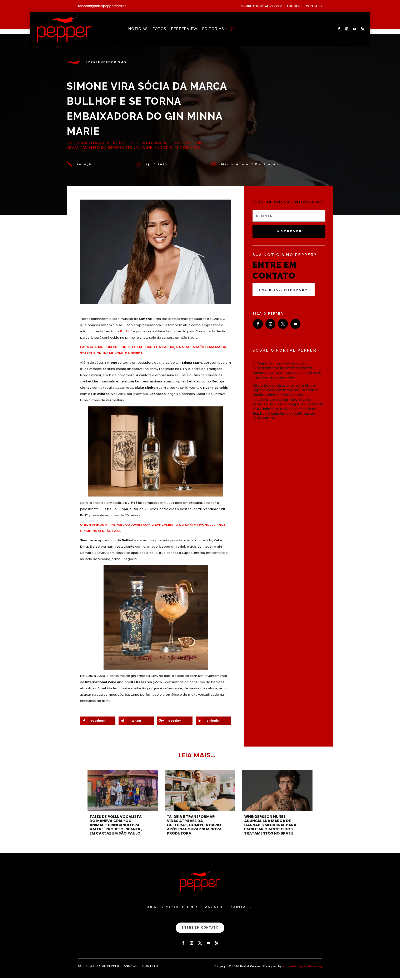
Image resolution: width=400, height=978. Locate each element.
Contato (314, 6)
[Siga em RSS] (363, 29)
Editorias (213, 29)
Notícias (138, 29)
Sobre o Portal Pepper (261, 6)
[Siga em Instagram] (347, 29)
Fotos (159, 29)
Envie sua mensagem (283, 290)
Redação (85, 164)
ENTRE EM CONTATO (200, 927)
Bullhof (126, 331)
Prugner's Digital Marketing (302, 966)
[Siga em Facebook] (339, 29)
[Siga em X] (283, 324)
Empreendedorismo (105, 62)
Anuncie (293, 6)
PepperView (184, 29)
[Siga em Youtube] (355, 29)
